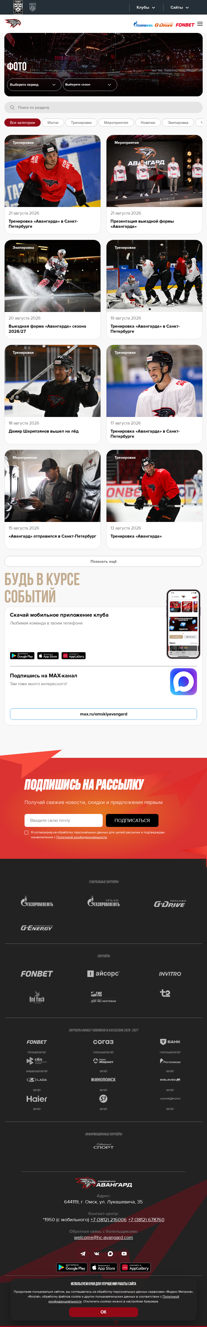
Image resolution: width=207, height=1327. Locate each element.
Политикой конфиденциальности (81, 837)
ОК (103, 1312)
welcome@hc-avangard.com (103, 1237)
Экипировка (178, 122)
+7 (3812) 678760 (146, 1219)
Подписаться (132, 820)
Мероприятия (116, 122)
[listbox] (90, 85)
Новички (148, 122)
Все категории (22, 122)
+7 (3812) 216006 (109, 1219)
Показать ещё (104, 561)
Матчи (52, 122)
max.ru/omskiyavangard (103, 714)
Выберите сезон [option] (77, 84)
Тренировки (81, 122)
